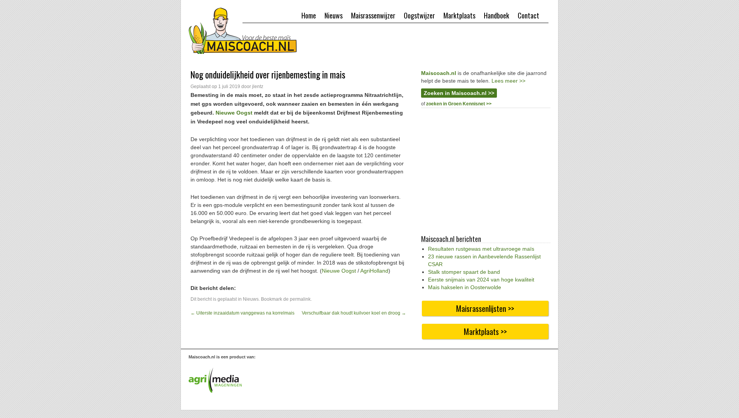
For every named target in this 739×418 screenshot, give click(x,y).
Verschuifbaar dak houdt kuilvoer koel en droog (354, 313)
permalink (300, 299)
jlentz (257, 86)
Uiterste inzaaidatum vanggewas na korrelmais (242, 313)
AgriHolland (374, 271)
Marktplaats (459, 15)
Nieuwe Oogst (234, 113)
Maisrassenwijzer (373, 15)
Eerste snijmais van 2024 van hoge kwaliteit (481, 279)
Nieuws (333, 15)
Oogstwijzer (419, 15)
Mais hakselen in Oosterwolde (464, 287)
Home (308, 15)
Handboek (496, 15)
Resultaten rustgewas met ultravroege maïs (481, 249)
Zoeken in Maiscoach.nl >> (459, 93)
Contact (528, 15)
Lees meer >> (508, 81)
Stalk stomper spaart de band (464, 272)
